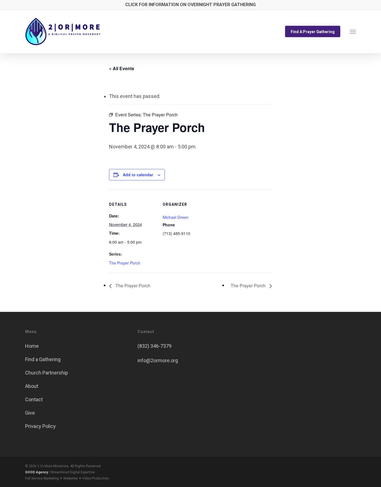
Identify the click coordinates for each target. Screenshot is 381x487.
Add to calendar (138, 174)
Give (30, 413)
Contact (34, 399)
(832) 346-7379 (155, 346)
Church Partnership (46, 373)
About (31, 386)
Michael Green (176, 217)
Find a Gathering (43, 359)
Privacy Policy (40, 426)
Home (32, 346)
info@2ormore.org (158, 360)
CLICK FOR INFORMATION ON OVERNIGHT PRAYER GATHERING (190, 4)
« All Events (121, 68)
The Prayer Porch (124, 263)
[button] (353, 31)
